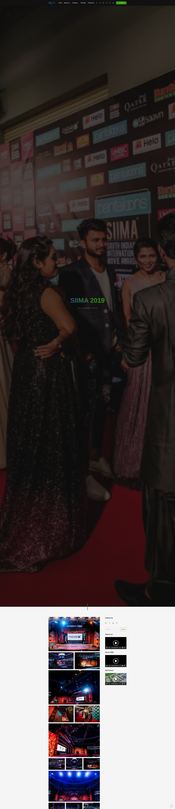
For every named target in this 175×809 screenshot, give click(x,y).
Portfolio (83, 3)
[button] (116, 643)
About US (66, 3)
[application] (115, 643)
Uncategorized (86, 308)
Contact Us (91, 3)
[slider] (114, 647)
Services (75, 3)
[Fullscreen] (124, 647)
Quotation (122, 3)
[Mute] (122, 647)
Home (60, 3)
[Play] (107, 647)
